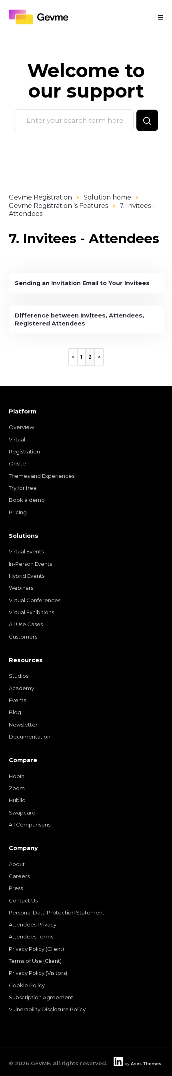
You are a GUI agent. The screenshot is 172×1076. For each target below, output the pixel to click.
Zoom (17, 788)
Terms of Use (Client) (35, 961)
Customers (23, 636)
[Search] (147, 120)
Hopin (16, 776)
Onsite (17, 463)
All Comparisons (29, 824)
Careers (19, 876)
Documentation (29, 736)
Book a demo (27, 500)
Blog (15, 712)
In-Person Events (30, 564)
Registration (24, 451)
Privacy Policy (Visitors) (38, 973)
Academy (21, 688)
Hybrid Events (26, 576)
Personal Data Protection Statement (56, 912)
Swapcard (22, 812)
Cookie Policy (27, 985)
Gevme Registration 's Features (58, 206)
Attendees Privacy (32, 924)
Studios (18, 676)
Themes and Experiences (41, 476)
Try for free (23, 488)
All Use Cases (26, 624)
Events (17, 700)
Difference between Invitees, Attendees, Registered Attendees (79, 319)
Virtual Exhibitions (31, 612)
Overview (21, 427)
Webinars (21, 588)
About (17, 864)
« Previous (73, 356)
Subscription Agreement (41, 997)
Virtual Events (26, 551)
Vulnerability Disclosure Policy (47, 1009)
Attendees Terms (31, 936)
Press (16, 888)
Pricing (18, 512)
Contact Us (23, 900)
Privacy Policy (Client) (36, 949)
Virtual (17, 439)
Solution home (107, 197)
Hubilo (17, 800)
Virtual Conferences (34, 600)
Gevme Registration (40, 197)
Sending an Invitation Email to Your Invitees (82, 283)
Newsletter (23, 724)
